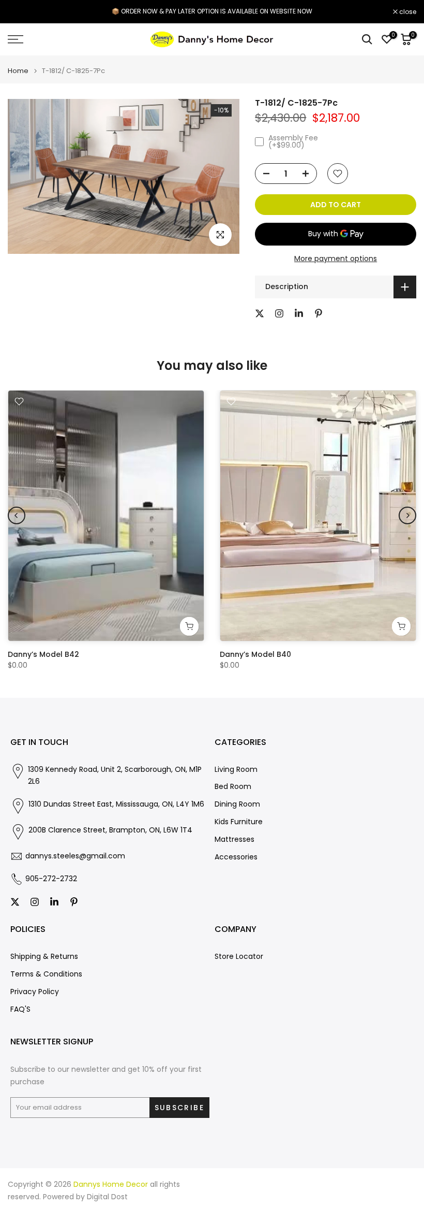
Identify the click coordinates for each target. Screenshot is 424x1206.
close (21, 12)
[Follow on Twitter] (259, 313)
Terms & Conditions (46, 974)
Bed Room (233, 787)
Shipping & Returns (44, 956)
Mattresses (234, 839)
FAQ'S (20, 1009)
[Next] (407, 515)
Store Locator (239, 956)
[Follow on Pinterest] (318, 313)
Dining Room (237, 804)
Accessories (236, 857)
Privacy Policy (34, 992)
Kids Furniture (239, 822)
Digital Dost (107, 1197)
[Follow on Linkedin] (299, 313)
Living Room (236, 769)
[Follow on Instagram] (279, 313)
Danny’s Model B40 (255, 654)
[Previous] (16, 515)
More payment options (335, 258)
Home (18, 70)
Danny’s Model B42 (43, 654)
